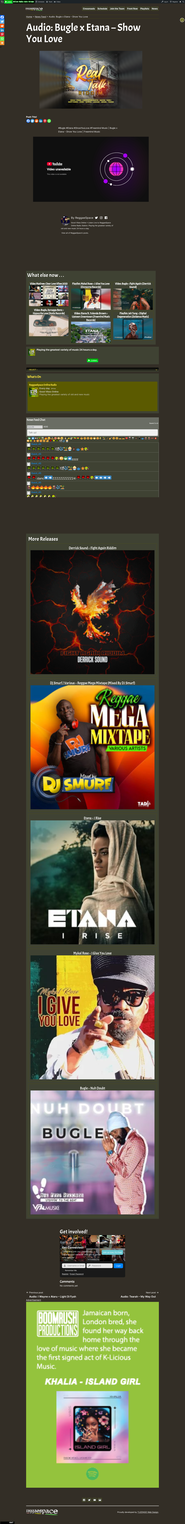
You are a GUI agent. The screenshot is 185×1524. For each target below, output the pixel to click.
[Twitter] (32, 121)
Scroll (156, 423)
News (155, 8)
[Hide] (1, 47)
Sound (151, 423)
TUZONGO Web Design (147, 1512)
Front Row (132, 8)
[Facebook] (28, 121)
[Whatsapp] (49, 121)
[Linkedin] (41, 121)
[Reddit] (36, 121)
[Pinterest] (45, 121)
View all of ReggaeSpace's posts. (74, 233)
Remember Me (71, 1270)
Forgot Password (77, 1274)
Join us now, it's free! (112, 1252)
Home (29, 16)
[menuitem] (2, 1)
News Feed (40, 16)
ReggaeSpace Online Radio (43, 384)
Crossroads (89, 8)
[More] (2, 43)
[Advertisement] (90, 253)
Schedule (102, 8)
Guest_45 (36, 444)
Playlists (144, 8)
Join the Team (117, 8)
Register (65, 1274)
